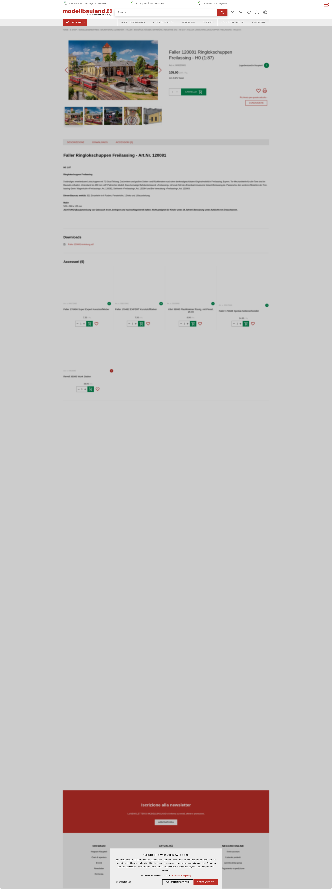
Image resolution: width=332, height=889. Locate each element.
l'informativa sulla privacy (181, 876)
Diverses (208, 22)
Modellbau (188, 22)
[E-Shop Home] (87, 12)
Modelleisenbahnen (133, 22)
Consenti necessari (177, 882)
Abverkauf (258, 22)
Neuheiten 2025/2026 (233, 22)
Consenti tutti (205, 882)
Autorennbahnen (163, 22)
